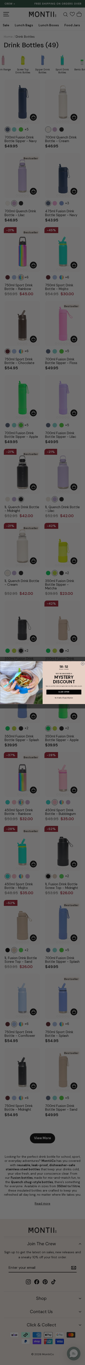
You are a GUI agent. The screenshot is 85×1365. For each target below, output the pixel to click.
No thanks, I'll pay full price (64, 698)
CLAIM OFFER (63, 692)
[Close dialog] (82, 663)
